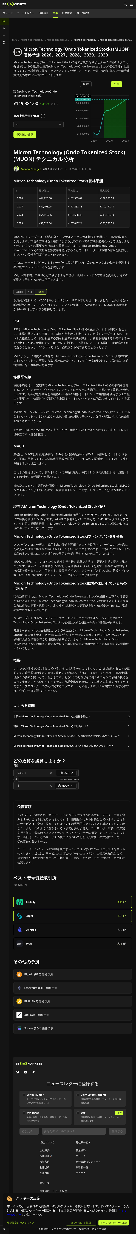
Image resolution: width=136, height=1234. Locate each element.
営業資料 (81, 1150)
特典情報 (44, 13)
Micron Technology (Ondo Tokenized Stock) (46, 39)
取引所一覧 (82, 1167)
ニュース (81, 1156)
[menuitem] (4, 21)
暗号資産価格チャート (88, 1161)
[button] (71, 716)
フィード (8, 13)
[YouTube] (25, 1072)
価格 (14, 39)
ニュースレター (25, 13)
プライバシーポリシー (63, 1228)
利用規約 (45, 1167)
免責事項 (45, 1173)
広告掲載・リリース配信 (75, 13)
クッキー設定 (99, 1228)
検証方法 (45, 1161)
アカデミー (82, 1173)
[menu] (4, 32)
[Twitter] (18, 1072)
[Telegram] (33, 1072)
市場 (55, 13)
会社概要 (45, 1150)
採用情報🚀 (46, 1156)
